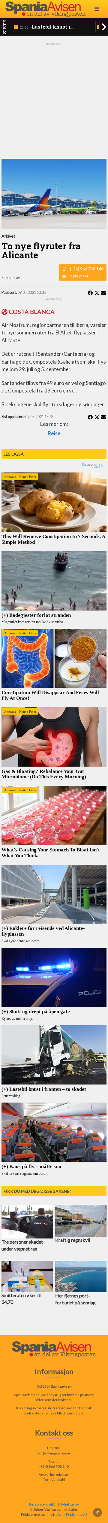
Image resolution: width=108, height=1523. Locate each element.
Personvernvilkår (43, 1504)
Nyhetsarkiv (69, 1504)
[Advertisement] (54, 101)
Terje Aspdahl (54, 1479)
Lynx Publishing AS (72, 1514)
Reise (54, 433)
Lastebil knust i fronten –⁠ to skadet (45, 27)
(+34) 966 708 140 (87, 268)
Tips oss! (79, 276)
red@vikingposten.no (54, 1453)
